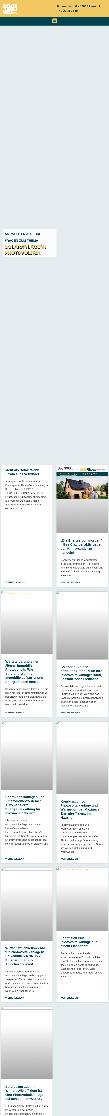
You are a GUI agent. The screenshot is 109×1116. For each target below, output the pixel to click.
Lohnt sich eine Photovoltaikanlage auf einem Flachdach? (78, 942)
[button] (54, 20)
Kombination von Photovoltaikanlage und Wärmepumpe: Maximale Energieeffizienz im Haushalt (79, 809)
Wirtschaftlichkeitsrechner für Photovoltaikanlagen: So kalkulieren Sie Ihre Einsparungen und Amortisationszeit (26, 956)
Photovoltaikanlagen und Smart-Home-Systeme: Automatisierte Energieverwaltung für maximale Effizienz (25, 805)
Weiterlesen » (15, 582)
